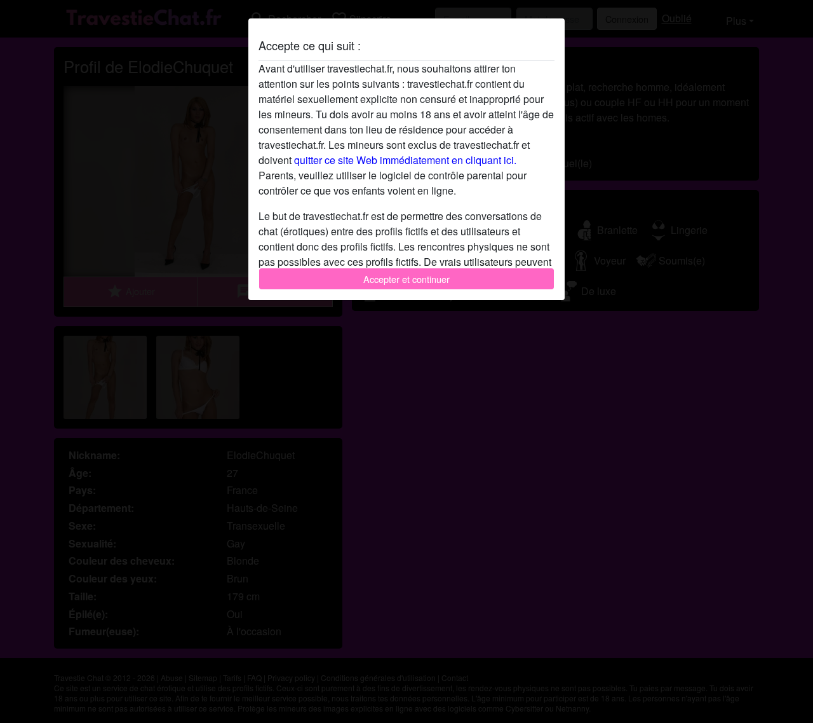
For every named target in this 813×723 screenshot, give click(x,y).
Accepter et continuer (406, 279)
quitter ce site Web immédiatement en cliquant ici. (405, 160)
